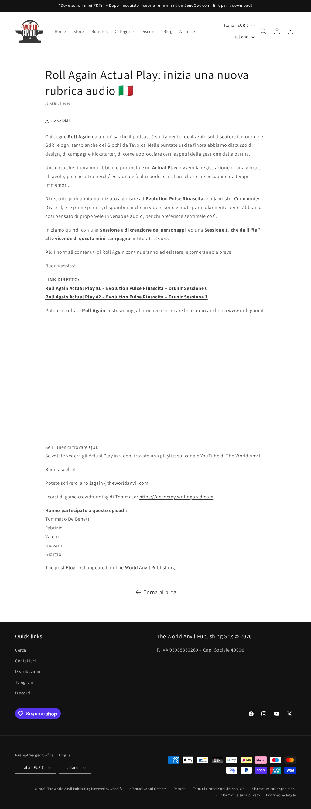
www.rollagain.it (246, 310)
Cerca (20, 650)
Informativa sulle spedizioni (273, 789)
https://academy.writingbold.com (176, 497)
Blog (70, 567)
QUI (93, 447)
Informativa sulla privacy (240, 795)
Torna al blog (160, 592)
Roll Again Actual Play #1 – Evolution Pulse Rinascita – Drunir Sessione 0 (126, 288)
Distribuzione (28, 671)
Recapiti (180, 789)
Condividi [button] (60, 121)
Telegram (24, 682)
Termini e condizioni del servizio (219, 789)
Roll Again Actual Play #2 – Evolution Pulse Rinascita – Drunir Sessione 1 (126, 297)
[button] (187, 31)
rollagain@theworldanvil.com (116, 483)
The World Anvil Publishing (145, 567)
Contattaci (25, 660)
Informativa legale (281, 795)
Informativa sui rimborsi (148, 789)
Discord (22, 693)
